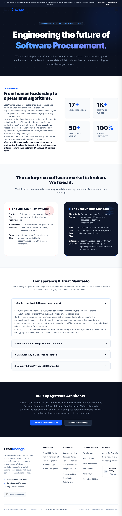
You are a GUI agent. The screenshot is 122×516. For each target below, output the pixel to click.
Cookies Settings (112, 509)
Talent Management (51, 457)
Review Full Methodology (78, 423)
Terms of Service (97, 509)
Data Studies (68, 478)
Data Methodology (109, 457)
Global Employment (50, 469)
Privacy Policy (84, 509)
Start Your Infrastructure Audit (46, 423)
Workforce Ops (49, 465)
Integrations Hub (69, 469)
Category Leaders (70, 453)
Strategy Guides (69, 474)
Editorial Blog (68, 482)
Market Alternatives (70, 465)
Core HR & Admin (50, 453)
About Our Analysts (110, 453)
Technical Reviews (70, 457)
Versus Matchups (70, 461)
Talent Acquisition (50, 461)
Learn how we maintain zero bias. (107, 3)
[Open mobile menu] (116, 9)
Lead (14, 449)
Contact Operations (110, 461)
